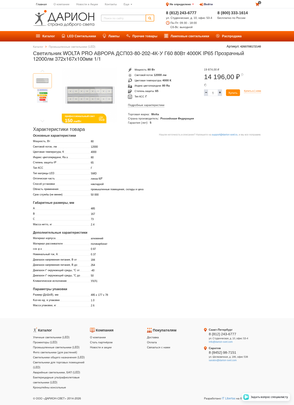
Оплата (152, 342)
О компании (98, 337)
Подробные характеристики (146, 105)
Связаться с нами (158, 347)
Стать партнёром (101, 342)
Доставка (153, 337)
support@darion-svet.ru (225, 134)
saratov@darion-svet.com (223, 360)
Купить (233, 93)
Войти (208, 4)
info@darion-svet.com (221, 341)
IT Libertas (229, 398)
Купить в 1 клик (252, 91)
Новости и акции (101, 347)
